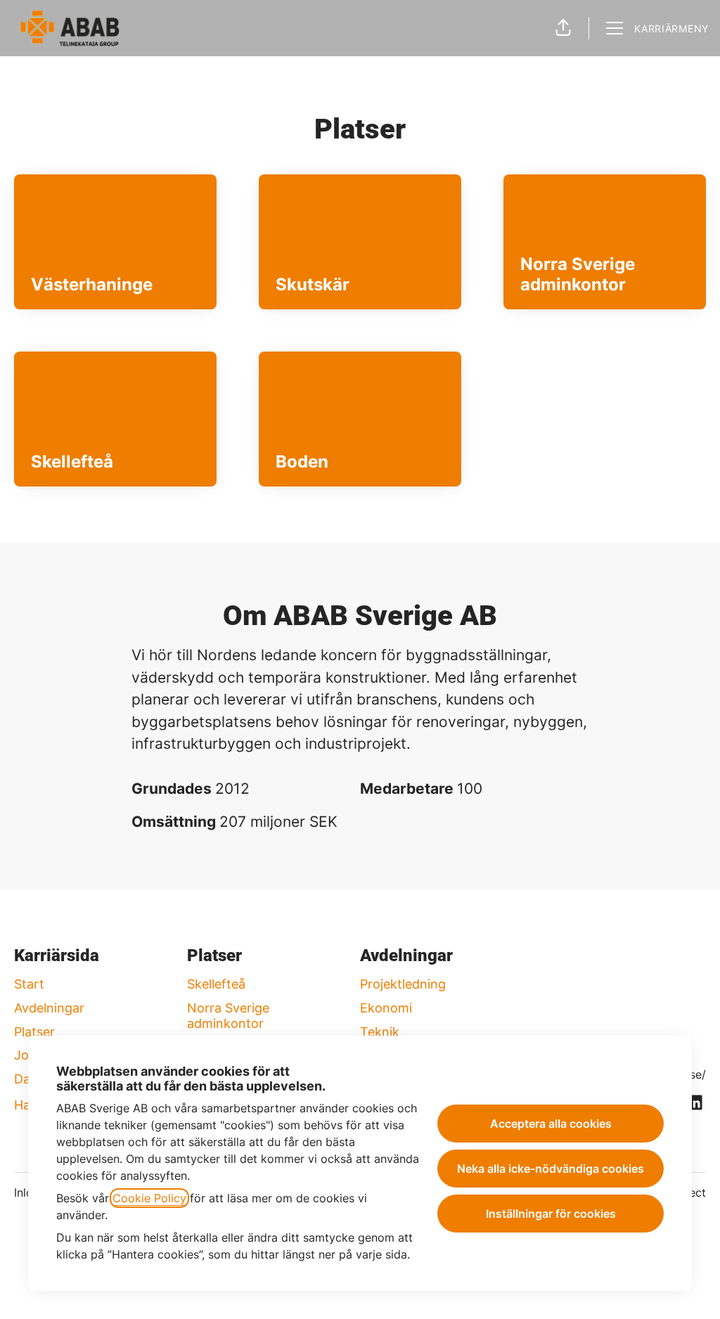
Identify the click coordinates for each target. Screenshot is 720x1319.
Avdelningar (49, 1007)
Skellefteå (216, 984)
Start (29, 984)
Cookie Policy (149, 1198)
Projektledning (403, 984)
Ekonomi (386, 1007)
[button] (563, 28)
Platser (34, 1031)
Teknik (379, 1031)
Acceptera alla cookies (551, 1124)
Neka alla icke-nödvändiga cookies (550, 1169)
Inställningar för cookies (551, 1214)
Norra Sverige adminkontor (228, 1015)
